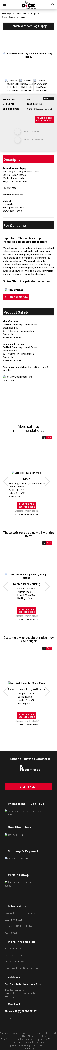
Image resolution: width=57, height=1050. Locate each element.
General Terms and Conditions (20, 913)
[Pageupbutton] (51, 1045)
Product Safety (16, 312)
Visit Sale (27, 786)
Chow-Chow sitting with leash (26, 689)
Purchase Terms (13, 948)
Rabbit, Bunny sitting (26, 584)
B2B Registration (13, 955)
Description (12, 159)
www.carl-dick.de (12, 337)
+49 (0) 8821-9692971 (25, 1011)
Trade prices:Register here (44, 119)
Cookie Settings (29, 1048)
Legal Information (14, 919)
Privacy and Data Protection (19, 926)
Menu (4, 4)
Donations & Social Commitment (21, 968)
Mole (26, 479)
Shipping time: (11, 108)
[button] (5, 481)
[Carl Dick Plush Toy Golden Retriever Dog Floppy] (28, 55)
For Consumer (15, 225)
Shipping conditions (37, 1036)
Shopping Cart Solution (17, 1045)
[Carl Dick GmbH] (28, 4)
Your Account (11, 932)
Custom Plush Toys (15, 961)
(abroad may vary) (44, 109)
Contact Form (12, 1018)
